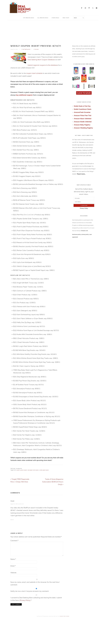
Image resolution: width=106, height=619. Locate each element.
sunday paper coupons (44, 470)
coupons (18, 470)
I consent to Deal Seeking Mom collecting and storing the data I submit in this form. (36, 599)
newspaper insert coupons (33, 470)
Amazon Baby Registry (82, 125)
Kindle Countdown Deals (82, 109)
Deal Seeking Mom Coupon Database (41, 60)
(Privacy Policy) (24, 600)
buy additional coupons (24, 95)
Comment (14, 540)
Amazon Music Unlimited (82, 118)
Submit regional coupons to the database (43, 65)
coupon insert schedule (34, 73)
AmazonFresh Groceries (82, 112)
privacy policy (85, 234)
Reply (12, 519)
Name (13, 559)
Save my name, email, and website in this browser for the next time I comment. (35, 583)
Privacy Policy (84, 208)
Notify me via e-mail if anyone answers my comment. (29, 591)
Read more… (81, 174)
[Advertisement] (53, 32)
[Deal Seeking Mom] (20, 13)
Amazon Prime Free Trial (82, 115)
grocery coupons (23, 470)
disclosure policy (76, 234)
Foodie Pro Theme (64, 616)
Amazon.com (84, 230)
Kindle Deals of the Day (82, 106)
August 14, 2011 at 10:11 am (17, 503)
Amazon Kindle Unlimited (83, 122)
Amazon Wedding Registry (83, 128)
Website (13, 573)
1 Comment (36, 49)
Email (13, 566)
